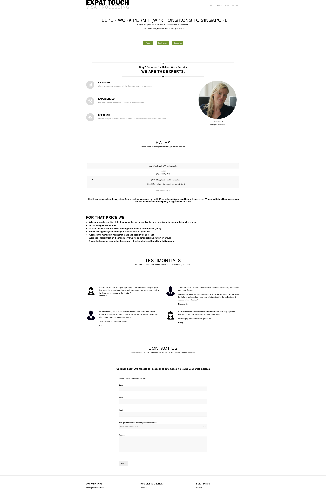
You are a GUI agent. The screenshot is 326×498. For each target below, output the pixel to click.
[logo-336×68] (107, 5)
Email (121, 397)
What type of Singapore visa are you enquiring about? (138, 423)
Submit (123, 463)
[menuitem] (211, 5)
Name (121, 385)
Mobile (121, 410)
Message (122, 435)
